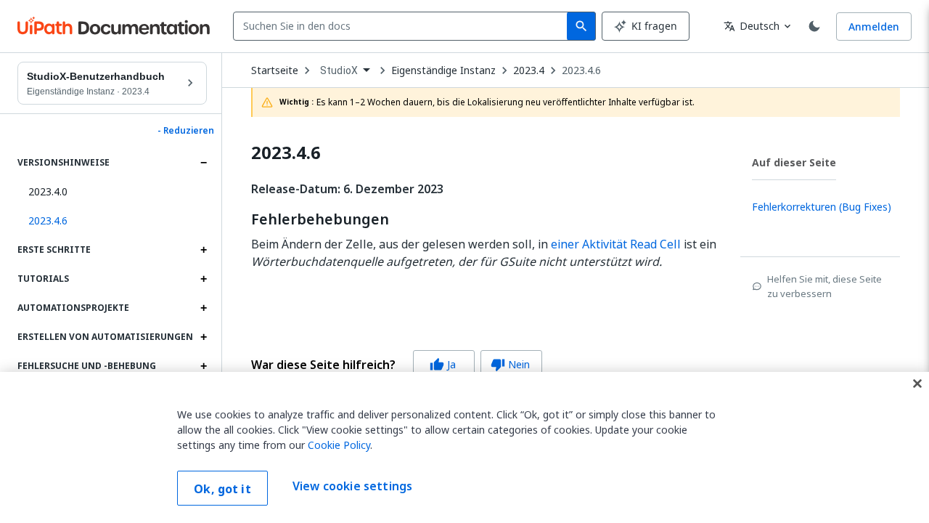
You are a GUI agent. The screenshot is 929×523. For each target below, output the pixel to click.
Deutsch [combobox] (751, 25)
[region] (464, 447)
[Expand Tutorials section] (203, 278)
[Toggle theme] (814, 26)
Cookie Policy (339, 445)
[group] (396, 364)
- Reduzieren (185, 130)
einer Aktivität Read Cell (616, 244)
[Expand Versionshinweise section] (203, 162)
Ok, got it (222, 489)
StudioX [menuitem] (339, 70)
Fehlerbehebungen (320, 219)
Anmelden (873, 26)
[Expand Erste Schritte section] (203, 249)
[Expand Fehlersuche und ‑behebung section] (203, 366)
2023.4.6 (581, 70)
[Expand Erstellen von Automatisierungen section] (203, 337)
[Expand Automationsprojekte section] (203, 308)
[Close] (917, 383)
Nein (510, 364)
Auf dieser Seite (794, 162)
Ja (443, 364)
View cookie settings (352, 486)
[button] (112, 220)
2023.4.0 (47, 191)
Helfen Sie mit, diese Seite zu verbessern (824, 286)
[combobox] (403, 26)
